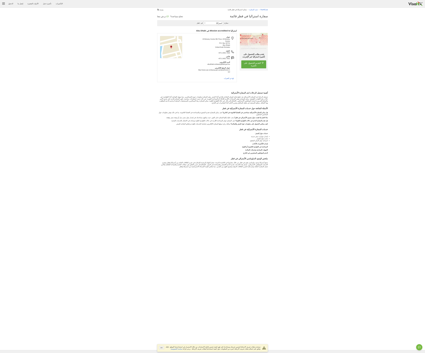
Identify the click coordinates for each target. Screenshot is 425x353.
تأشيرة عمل (47, 4)
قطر (200, 23)
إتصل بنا (20, 4)
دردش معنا (161, 16)
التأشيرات (59, 4)
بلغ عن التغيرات (229, 78)
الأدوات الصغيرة (33, 4)
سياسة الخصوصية (176, 349)
